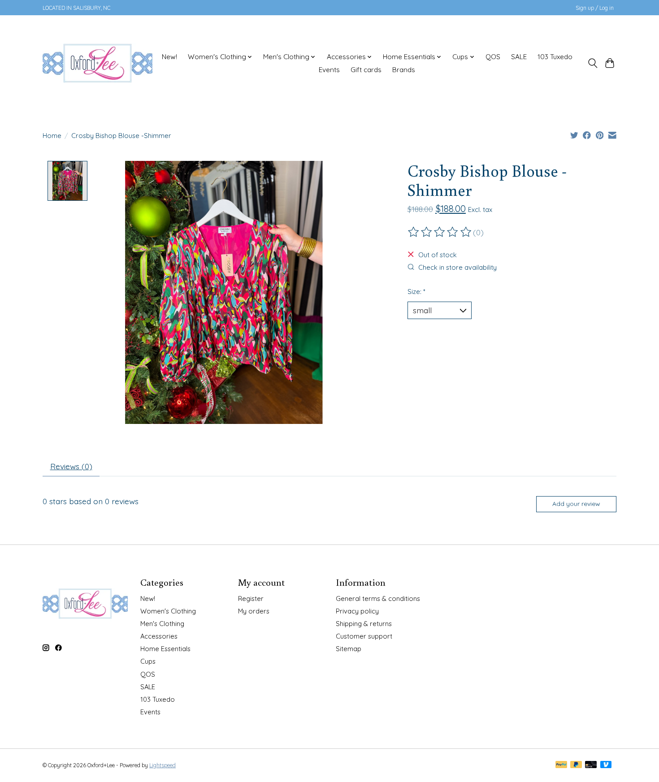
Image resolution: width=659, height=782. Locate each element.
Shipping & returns (364, 623)
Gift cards (366, 69)
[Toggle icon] (592, 63)
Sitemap (348, 648)
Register (251, 598)
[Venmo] (606, 765)
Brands (403, 69)
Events (329, 69)
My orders (253, 611)
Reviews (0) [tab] (71, 466)
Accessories (159, 636)
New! (169, 56)
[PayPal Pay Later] (576, 765)
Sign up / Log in (595, 7)
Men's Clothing (162, 623)
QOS (493, 56)
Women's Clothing (168, 611)
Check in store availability (457, 267)
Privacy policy (357, 611)
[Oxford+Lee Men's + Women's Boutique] (97, 63)
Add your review (576, 504)
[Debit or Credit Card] (591, 765)
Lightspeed (162, 765)
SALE (519, 56)
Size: (416, 291)
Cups (148, 661)
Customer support (364, 636)
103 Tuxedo (555, 56)
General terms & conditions (378, 598)
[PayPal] (561, 765)
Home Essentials (165, 648)
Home (52, 135)
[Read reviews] (440, 232)
